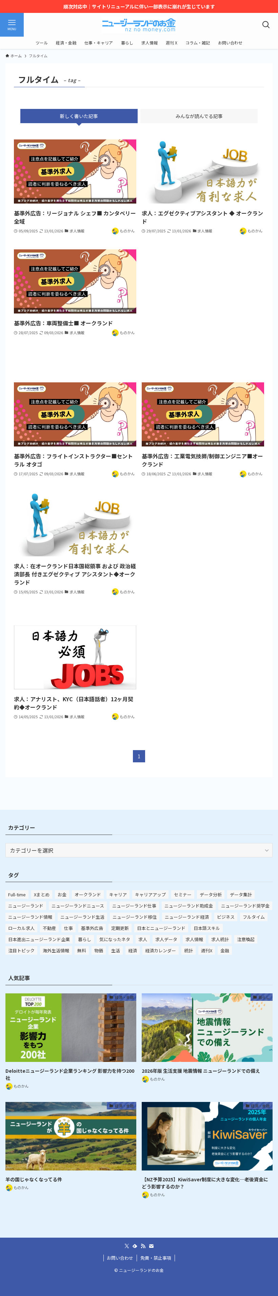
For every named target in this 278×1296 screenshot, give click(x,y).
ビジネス (226, 917)
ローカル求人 (21, 928)
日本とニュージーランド (161, 928)
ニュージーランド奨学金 (245, 905)
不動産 (49, 928)
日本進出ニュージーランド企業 (39, 939)
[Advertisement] (203, 309)
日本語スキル (207, 928)
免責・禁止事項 (155, 1258)
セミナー (183, 894)
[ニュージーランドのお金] (139, 25)
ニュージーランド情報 (30, 917)
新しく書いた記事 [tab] (79, 116)
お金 (62, 894)
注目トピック (21, 950)
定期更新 (120, 928)
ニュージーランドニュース (78, 905)
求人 (142, 939)
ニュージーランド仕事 (134, 905)
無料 (81, 950)
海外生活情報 (56, 950)
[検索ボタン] (266, 25)
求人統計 (220, 939)
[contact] (151, 1246)
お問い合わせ (120, 1258)
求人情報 (194, 939)
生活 (115, 950)
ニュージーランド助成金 (188, 905)
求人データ (166, 939)
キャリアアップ (150, 894)
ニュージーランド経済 (187, 917)
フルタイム (254, 917)
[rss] (143, 1246)
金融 (224, 950)
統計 (188, 950)
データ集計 (241, 894)
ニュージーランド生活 (82, 917)
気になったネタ (114, 939)
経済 (132, 950)
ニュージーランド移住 (135, 917)
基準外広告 (92, 928)
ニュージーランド (25, 905)
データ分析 (211, 894)
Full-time (17, 894)
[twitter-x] (127, 1246)
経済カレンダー (160, 950)
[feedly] (135, 1246)
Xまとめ (41, 894)
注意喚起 (246, 939)
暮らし (84, 939)
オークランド (88, 894)
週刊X (206, 950)
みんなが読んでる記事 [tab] (199, 116)
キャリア (118, 894)
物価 (98, 950)
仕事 (68, 928)
